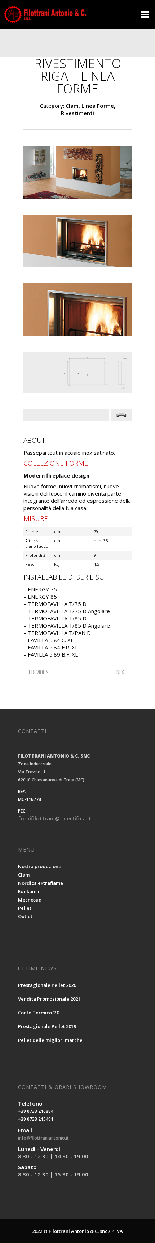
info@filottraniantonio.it (43, 1138)
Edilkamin (29, 891)
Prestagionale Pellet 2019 (47, 1026)
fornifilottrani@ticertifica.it (54, 818)
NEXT (121, 672)
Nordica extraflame (40, 883)
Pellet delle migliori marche (50, 1040)
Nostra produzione (39, 866)
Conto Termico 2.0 (38, 1012)
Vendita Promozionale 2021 (49, 999)
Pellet (24, 908)
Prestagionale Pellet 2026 (47, 985)
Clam (24, 874)
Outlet (25, 916)
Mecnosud (30, 899)
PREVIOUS (38, 672)
